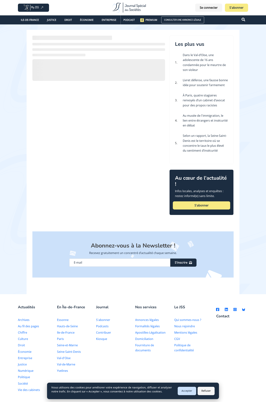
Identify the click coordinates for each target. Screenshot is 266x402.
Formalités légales (147, 326)
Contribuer (103, 333)
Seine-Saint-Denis (69, 352)
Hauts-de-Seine (67, 326)
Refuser (206, 390)
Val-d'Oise (64, 358)
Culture (23, 339)
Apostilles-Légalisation (150, 333)
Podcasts (102, 326)
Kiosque (101, 339)
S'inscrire (181, 263)
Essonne (63, 320)
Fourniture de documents (144, 347)
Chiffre (22, 333)
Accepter (186, 390)
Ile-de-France (30, 20)
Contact (222, 316)
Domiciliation (144, 339)
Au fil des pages (28, 326)
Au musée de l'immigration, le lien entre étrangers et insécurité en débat (205, 120)
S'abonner (236, 8)
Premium (151, 20)
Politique (24, 377)
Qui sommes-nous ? (187, 320)
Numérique (25, 371)
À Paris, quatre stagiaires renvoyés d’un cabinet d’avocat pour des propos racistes (204, 100)
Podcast (129, 20)
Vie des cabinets (29, 390)
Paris (60, 339)
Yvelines (62, 371)
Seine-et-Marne (67, 345)
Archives (23, 320)
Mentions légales (185, 333)
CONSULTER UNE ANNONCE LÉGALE (182, 19)
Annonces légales (147, 320)
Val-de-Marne (66, 364)
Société (23, 384)
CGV (177, 339)
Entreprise (109, 20)
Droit (68, 20)
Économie (87, 20)
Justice (51, 20)
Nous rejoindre (184, 326)
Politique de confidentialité (184, 347)
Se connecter (209, 8)
